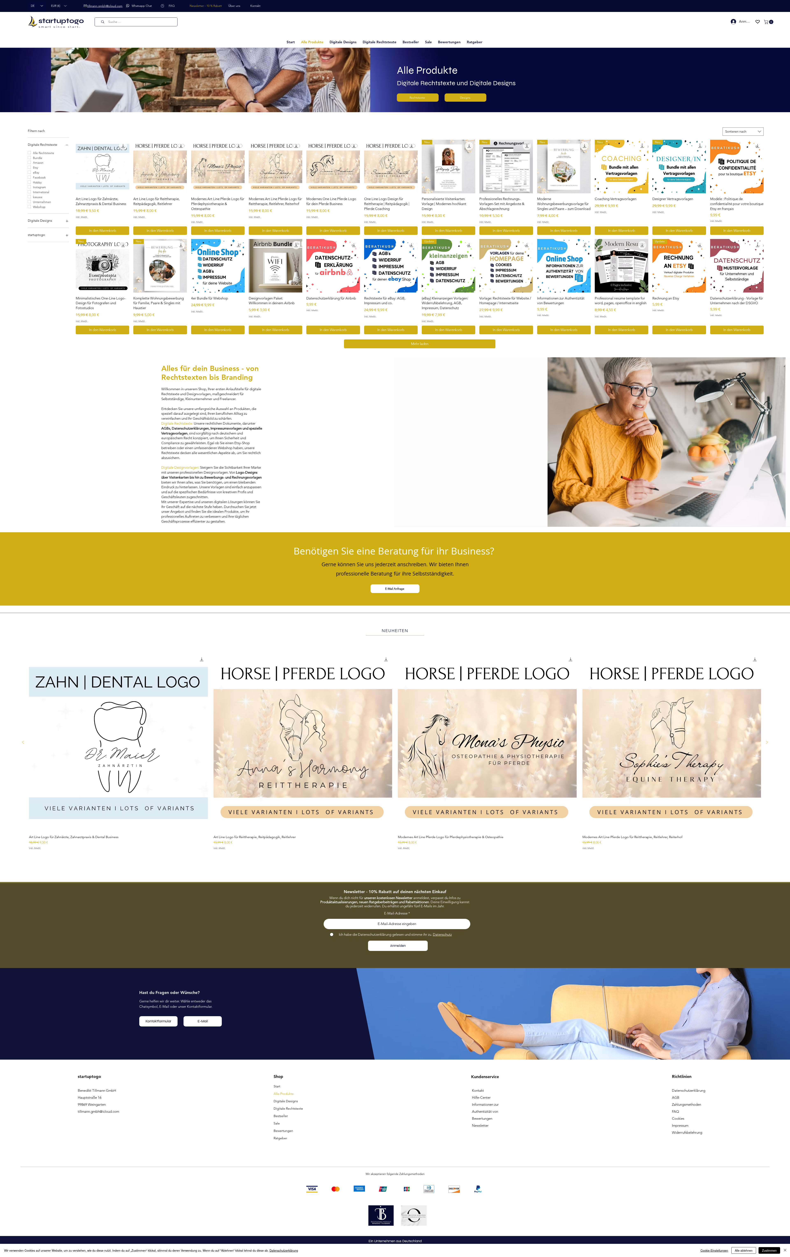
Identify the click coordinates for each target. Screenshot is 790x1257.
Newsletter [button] (480, 1139)
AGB (675, 1111)
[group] (395, 768)
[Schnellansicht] (118, 751)
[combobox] (743, 131)
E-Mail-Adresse (396, 927)
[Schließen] (785, 1250)
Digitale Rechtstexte (288, 1122)
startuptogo (61, 21)
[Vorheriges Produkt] (23, 751)
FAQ (675, 1125)
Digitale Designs (286, 1115)
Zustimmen (769, 1250)
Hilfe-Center (481, 1111)
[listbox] (58, 6)
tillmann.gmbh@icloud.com (98, 1125)
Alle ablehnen (744, 1250)
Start (277, 1100)
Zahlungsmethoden (686, 1118)
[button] (58, 6)
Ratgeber (280, 1152)
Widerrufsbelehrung (687, 1146)
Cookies (678, 1132)
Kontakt (478, 1104)
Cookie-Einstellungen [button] (714, 1250)
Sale (277, 1137)
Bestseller (281, 1129)
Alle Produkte (284, 1107)
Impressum (680, 1139)
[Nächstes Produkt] (766, 751)
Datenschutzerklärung (284, 1250)
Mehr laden (419, 353)
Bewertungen (283, 1144)
